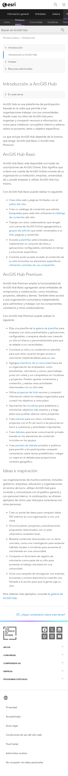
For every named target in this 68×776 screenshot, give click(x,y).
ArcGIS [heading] (6, 647)
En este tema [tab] (15, 94)
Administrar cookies (16, 753)
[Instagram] (52, 636)
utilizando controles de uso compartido (31, 265)
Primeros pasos (19, 22)
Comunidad (36, 22)
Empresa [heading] (7, 671)
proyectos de (27, 392)
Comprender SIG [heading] (12, 663)
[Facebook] (45, 630)
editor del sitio (17, 204)
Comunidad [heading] (9, 655)
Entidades (40, 14)
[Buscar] (55, 4)
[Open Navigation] (64, 4)
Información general (18, 14)
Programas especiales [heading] (15, 679)
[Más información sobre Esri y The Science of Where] (9, 634)
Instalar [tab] (12, 61)
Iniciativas (53, 22)
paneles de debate (26, 445)
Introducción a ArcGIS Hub (22, 54)
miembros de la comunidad (36, 362)
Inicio (7, 22)
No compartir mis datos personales (24, 762)
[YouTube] (59, 636)
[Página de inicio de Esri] (9, 4)
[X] (52, 630)
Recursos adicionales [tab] (20, 68)
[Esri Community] (45, 636)
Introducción (28, 37)
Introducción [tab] (15, 47)
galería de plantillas (47, 328)
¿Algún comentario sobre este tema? (43, 614)
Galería (56, 14)
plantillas (26, 239)
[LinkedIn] (59, 630)
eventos (19, 418)
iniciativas (32, 405)
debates (20, 432)
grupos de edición (19, 230)
